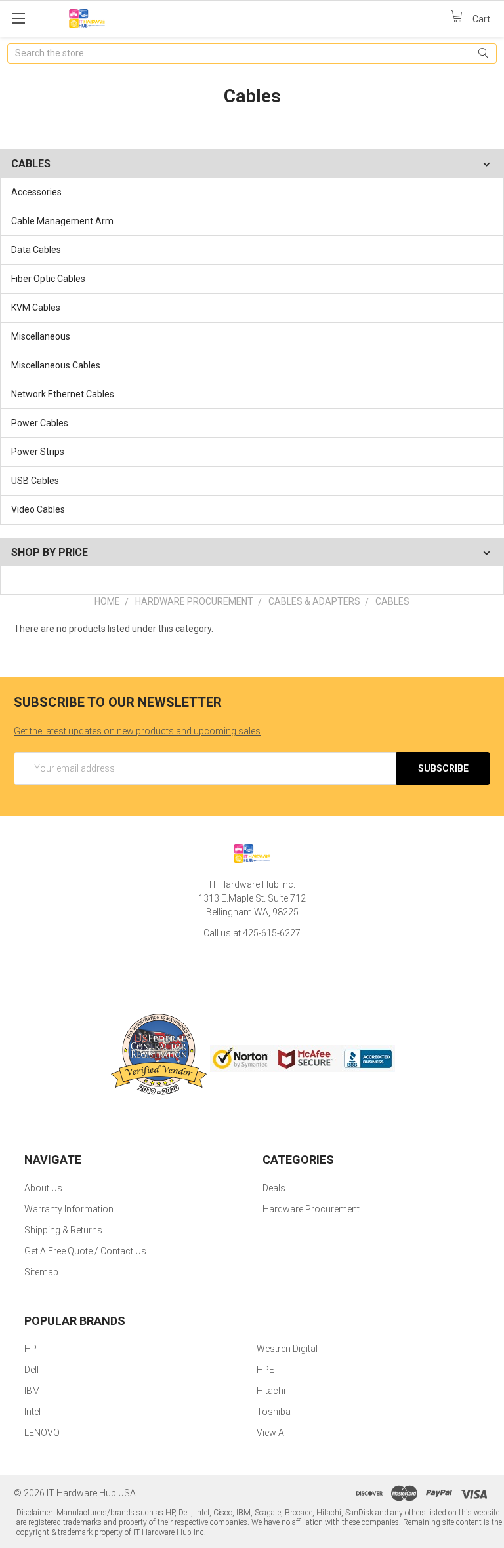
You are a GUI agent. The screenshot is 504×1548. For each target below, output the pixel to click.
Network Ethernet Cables (62, 394)
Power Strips (37, 452)
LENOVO (42, 1432)
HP (30, 1348)
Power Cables (39, 423)
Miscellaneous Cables (55, 365)
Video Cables (38, 509)
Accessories (36, 192)
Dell (31, 1369)
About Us (43, 1188)
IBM (32, 1390)
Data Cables (36, 250)
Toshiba (274, 1411)
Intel (32, 1411)
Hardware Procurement (194, 601)
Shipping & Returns (63, 1230)
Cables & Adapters (314, 601)
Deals (273, 1188)
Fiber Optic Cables (48, 278)
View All (272, 1432)
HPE (265, 1369)
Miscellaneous (40, 336)
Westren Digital (287, 1348)
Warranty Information (69, 1209)
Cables (392, 601)
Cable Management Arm (62, 221)
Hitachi (271, 1390)
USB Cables (35, 480)
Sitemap (41, 1272)
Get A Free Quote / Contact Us (85, 1251)
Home (107, 601)
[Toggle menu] (18, 18)
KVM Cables (35, 307)
